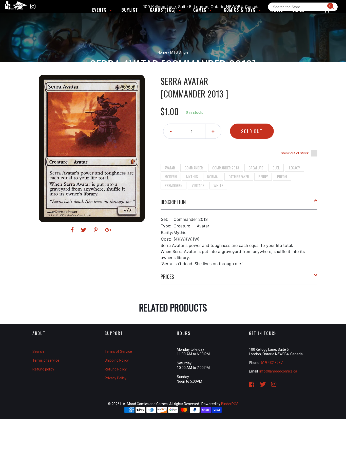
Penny (263, 176)
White (218, 185)
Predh (282, 176)
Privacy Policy (115, 378)
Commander (193, 167)
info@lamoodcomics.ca (278, 371)
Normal (213, 176)
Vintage (198, 185)
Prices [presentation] (167, 276)
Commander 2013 (225, 167)
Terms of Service (118, 351)
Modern (171, 176)
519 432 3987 (272, 363)
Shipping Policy (117, 360)
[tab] (239, 204)
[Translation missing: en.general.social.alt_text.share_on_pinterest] (96, 230)
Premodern (173, 185)
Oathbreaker (238, 176)
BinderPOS (230, 404)
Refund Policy (116, 369)
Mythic (192, 176)
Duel (276, 167)
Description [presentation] (173, 202)
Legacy (294, 167)
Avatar (170, 167)
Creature (255, 167)
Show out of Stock (295, 153)
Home (162, 52)
